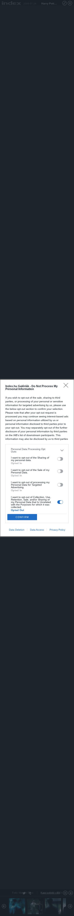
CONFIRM (22, 517)
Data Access (37, 529)
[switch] (60, 459)
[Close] (67, 386)
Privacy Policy (57, 529)
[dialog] (37, 458)
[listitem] (37, 450)
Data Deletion (16, 529)
